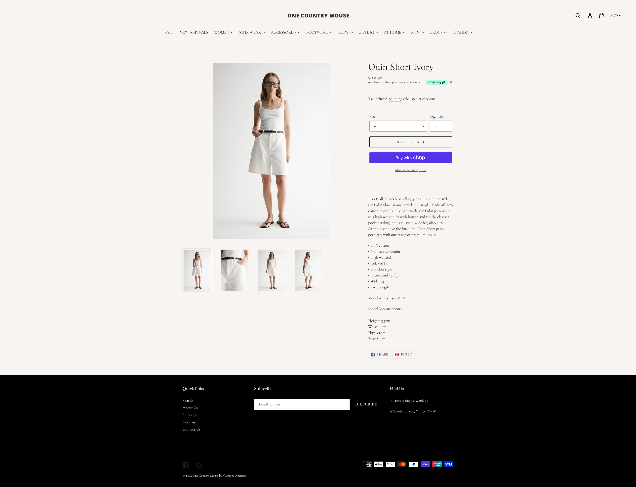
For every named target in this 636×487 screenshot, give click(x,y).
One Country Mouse (205, 476)
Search (188, 400)
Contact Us (191, 429)
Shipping (395, 98)
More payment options (410, 170)
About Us (190, 407)
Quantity (437, 116)
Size (372, 116)
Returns (189, 422)
